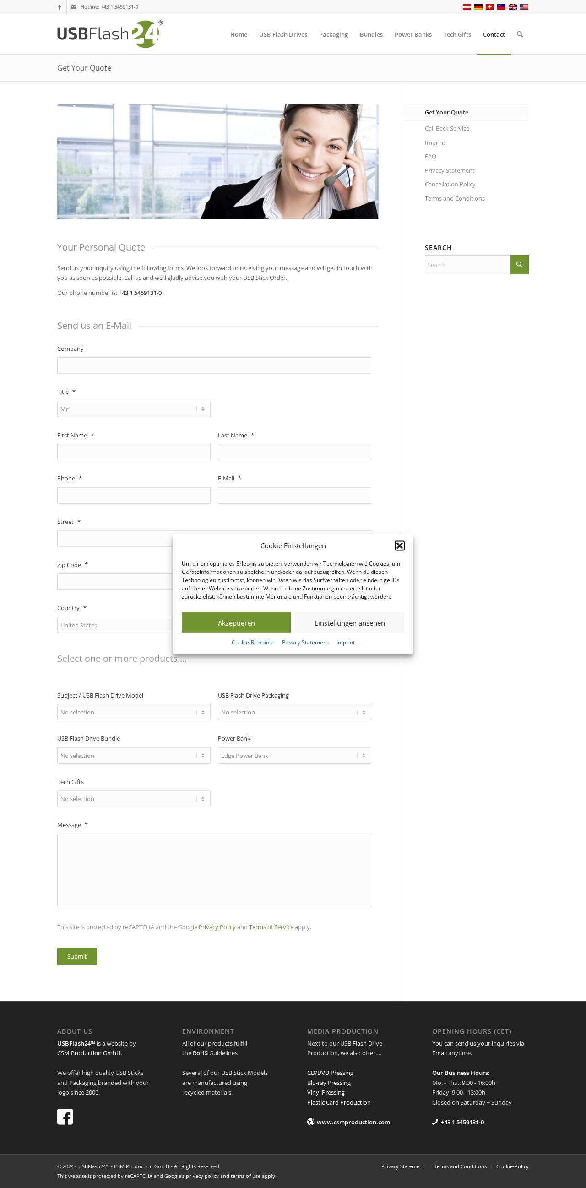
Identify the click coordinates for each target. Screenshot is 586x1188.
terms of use (245, 1175)
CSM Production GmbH (89, 1053)
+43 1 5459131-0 (119, 6)
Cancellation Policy (450, 184)
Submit (77, 956)
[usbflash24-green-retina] (118, 34)
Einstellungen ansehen (350, 622)
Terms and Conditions (455, 198)
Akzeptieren (236, 622)
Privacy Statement (305, 642)
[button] (399, 545)
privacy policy (202, 1175)
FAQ (430, 156)
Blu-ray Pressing (329, 1083)
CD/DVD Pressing (330, 1072)
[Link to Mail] (74, 7)
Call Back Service (447, 128)
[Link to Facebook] (59, 7)
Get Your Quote (84, 68)
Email (439, 1053)
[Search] (520, 34)
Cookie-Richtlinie (253, 642)
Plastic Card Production (339, 1102)
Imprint (345, 642)
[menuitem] (238, 34)
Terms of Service (271, 927)
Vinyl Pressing (326, 1092)
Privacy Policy (217, 927)
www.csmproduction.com (353, 1122)
